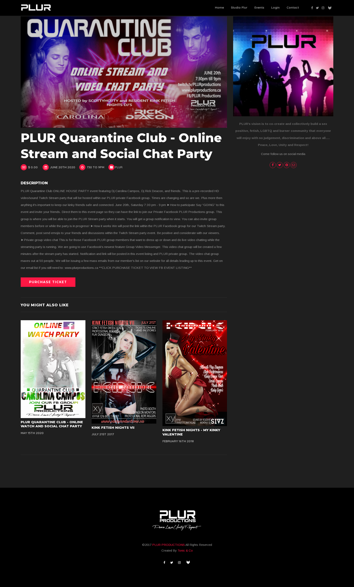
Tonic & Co (185, 550)
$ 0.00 (33, 167)
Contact (293, 7)
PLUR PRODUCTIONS (168, 544)
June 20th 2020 (62, 167)
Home (219, 7)
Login (275, 7)
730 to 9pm (95, 167)
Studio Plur (239, 7)
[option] (124, 72)
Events (259, 7)
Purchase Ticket (48, 282)
